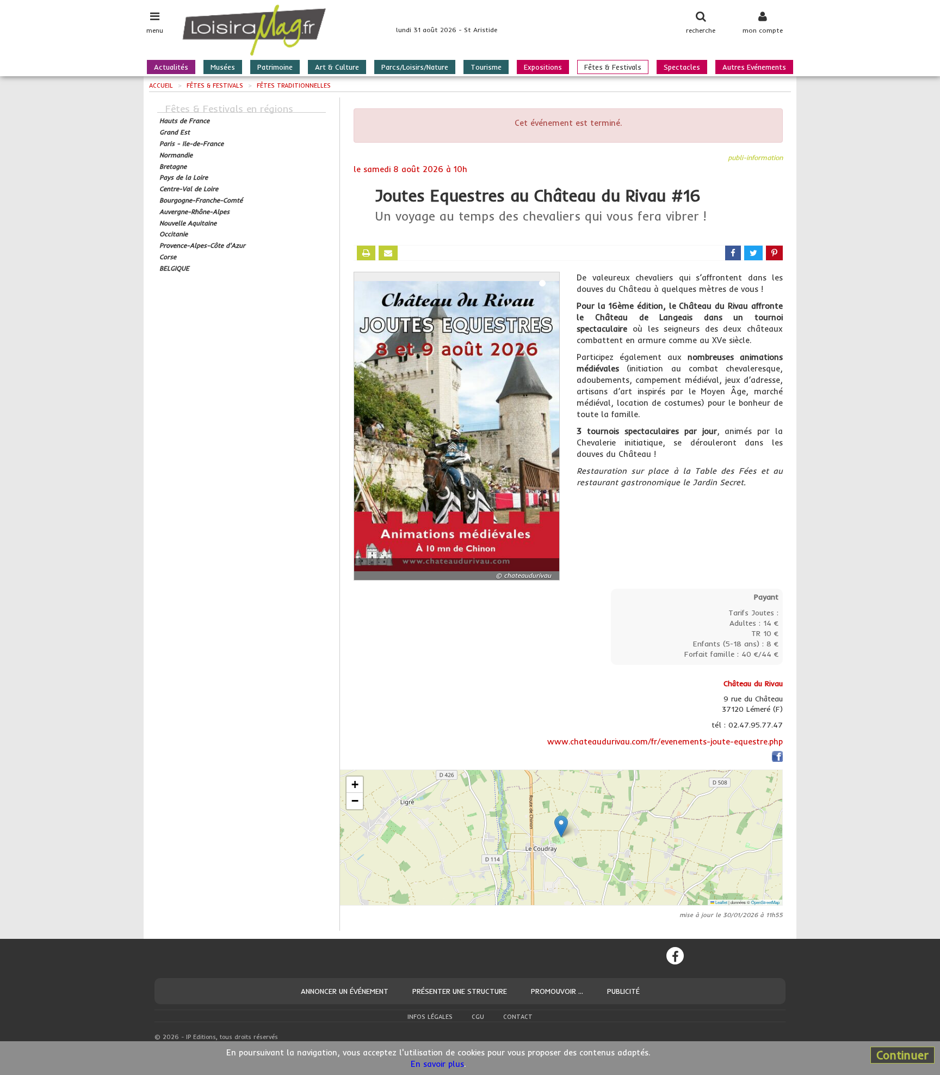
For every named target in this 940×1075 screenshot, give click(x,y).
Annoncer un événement (344, 991)
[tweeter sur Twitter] (753, 253)
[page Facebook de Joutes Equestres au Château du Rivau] (777, 758)
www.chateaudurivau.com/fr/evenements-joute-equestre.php (665, 741)
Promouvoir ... (557, 991)
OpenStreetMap (765, 902)
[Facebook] (675, 955)
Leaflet (720, 902)
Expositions (543, 67)
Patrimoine (275, 67)
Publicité (623, 991)
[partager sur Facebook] (733, 253)
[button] (561, 826)
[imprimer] (366, 253)
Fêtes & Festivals (612, 67)
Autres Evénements (754, 67)
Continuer (902, 1055)
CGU (478, 1017)
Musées (223, 67)
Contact (518, 1017)
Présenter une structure (459, 991)
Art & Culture (337, 67)
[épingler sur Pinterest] (774, 253)
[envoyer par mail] (388, 253)
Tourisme (486, 67)
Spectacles (682, 67)
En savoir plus (437, 1064)
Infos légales (430, 1017)
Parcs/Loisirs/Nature (414, 67)
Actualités (171, 67)
